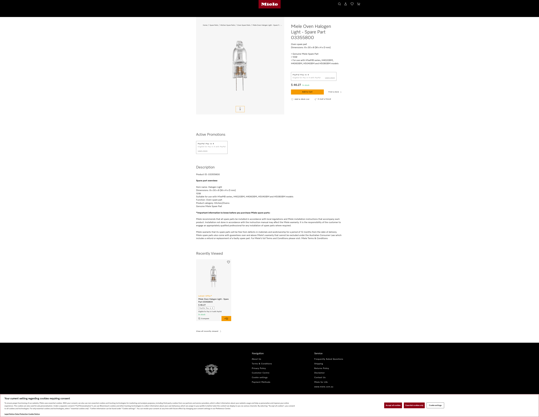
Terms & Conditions (262, 364)
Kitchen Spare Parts (227, 25)
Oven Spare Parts (243, 25)
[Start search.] (339, 3)
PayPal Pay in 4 (206, 308)
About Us (256, 359)
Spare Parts (214, 25)
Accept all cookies (393, 405)
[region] (269, 405)
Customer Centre (261, 373)
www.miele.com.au (323, 387)
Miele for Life (321, 382)
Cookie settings (435, 405)
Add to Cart (307, 92)
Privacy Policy (259, 368)
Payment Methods (261, 382)
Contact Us (320, 378)
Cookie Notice (34, 414)
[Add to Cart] (226, 318)
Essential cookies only (414, 405)
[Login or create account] (345, 4)
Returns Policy (321, 368)
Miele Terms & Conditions (314, 238)
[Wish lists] (352, 4)
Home (205, 25)
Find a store (333, 92)
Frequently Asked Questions (328, 359)
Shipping (318, 364)
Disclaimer (319, 373)
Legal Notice (9, 414)
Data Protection (21, 414)
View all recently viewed (207, 331)
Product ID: (202, 174)
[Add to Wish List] (228, 261)
